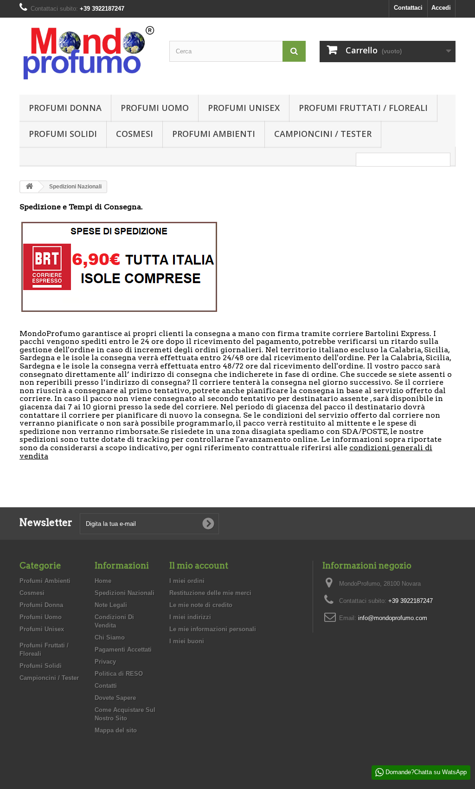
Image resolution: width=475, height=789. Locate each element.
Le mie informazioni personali (212, 629)
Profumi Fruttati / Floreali (363, 107)
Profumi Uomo (155, 107)
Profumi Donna (65, 107)
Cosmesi (134, 133)
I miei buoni (186, 641)
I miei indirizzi (190, 617)
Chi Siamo (110, 637)
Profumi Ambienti (213, 133)
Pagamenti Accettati (123, 649)
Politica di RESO (119, 673)
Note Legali (111, 604)
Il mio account (198, 565)
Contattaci (408, 7)
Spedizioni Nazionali (124, 592)
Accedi (441, 7)
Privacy (105, 661)
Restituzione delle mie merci (210, 592)
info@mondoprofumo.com (392, 617)
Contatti (106, 685)
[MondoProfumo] (87, 54)
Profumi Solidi (63, 133)
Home (103, 580)
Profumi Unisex (244, 107)
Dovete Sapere (115, 697)
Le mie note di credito (200, 604)
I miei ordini (187, 580)
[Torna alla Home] (29, 187)
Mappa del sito (116, 730)
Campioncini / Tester (323, 133)
